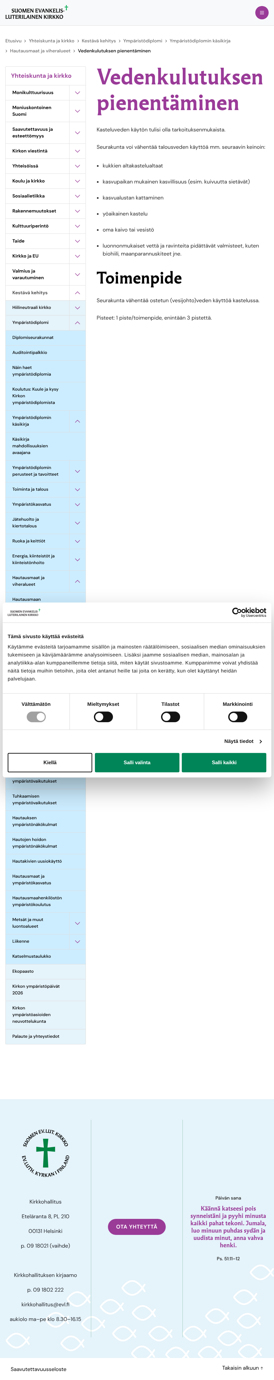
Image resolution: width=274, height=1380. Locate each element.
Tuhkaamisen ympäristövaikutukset (34, 800)
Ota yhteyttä (136, 1226)
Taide (18, 241)
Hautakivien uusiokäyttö (37, 861)
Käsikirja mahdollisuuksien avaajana (30, 446)
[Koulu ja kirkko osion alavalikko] (78, 181)
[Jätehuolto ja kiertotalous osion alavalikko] (78, 523)
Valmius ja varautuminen (28, 274)
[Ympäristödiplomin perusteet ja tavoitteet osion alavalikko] (78, 471)
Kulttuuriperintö (30, 226)
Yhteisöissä (25, 166)
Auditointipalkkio (29, 353)
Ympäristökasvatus (31, 504)
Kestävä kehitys (99, 41)
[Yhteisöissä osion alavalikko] (78, 166)
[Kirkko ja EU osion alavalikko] (78, 256)
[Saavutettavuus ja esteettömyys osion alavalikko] (78, 132)
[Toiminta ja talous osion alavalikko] (78, 489)
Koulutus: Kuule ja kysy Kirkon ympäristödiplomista (35, 396)
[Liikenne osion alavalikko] (78, 941)
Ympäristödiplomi (142, 41)
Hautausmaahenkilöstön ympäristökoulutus (37, 901)
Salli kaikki (224, 762)
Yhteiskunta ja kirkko (51, 41)
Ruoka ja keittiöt (28, 541)
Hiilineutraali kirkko (31, 308)
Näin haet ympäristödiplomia (31, 371)
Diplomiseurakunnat (32, 338)
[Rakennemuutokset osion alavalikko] (78, 211)
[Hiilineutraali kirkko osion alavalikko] (78, 308)
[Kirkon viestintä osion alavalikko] (78, 151)
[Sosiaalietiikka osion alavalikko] (78, 196)
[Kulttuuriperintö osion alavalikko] (78, 226)
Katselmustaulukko (31, 956)
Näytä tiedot (239, 741)
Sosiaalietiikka (28, 196)
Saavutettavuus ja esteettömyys (32, 132)
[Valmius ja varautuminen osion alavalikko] (78, 274)
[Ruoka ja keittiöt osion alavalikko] (78, 541)
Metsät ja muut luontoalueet (27, 923)
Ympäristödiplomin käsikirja (200, 41)
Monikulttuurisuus (32, 93)
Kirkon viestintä (29, 151)
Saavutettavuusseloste (38, 1369)
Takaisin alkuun (241, 1367)
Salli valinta (137, 762)
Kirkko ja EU (25, 256)
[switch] (103, 717)
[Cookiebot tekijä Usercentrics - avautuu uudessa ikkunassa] (237, 612)
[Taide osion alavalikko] (78, 241)
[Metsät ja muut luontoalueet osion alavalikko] (78, 923)
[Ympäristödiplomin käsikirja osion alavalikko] (78, 421)
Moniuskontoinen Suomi (31, 111)
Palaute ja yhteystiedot (35, 1036)
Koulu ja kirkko (28, 181)
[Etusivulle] (36, 12)
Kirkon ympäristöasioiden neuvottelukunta (31, 1014)
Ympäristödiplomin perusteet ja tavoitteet (35, 471)
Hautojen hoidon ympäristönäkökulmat (34, 843)
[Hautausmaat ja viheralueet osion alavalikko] (78, 581)
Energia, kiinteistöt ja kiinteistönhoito (33, 559)
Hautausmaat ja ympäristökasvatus (31, 880)
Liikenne (20, 941)
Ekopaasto (23, 971)
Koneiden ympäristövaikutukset (34, 778)
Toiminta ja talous (30, 489)
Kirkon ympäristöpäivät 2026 (36, 990)
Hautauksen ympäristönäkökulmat (34, 821)
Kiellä (49, 762)
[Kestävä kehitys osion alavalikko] (78, 293)
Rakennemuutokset (34, 211)
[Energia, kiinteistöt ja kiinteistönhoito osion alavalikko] (78, 559)
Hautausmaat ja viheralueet (40, 51)
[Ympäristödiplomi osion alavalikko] (78, 323)
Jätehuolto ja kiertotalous (25, 523)
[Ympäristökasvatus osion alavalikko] (78, 504)
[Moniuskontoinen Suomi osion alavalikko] (78, 111)
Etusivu (13, 41)
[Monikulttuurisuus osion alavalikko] (78, 92)
